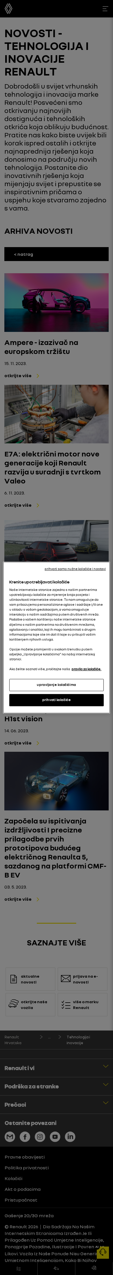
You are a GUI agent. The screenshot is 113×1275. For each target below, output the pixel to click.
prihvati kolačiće (56, 700)
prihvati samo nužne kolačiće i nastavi (75, 569)
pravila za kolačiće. (86, 669)
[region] (56, 638)
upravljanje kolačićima (56, 685)
